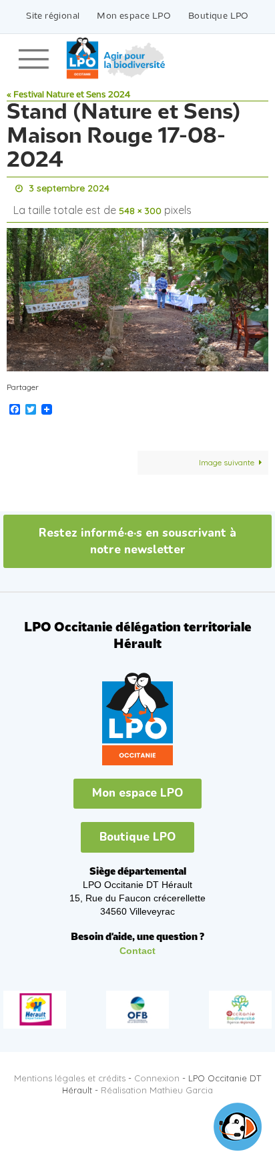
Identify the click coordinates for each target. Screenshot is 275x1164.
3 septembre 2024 (69, 187)
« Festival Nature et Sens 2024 (68, 95)
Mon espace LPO (134, 16)
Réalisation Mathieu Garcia (157, 1084)
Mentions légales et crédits (69, 1072)
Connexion (157, 1072)
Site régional (52, 16)
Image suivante (226, 456)
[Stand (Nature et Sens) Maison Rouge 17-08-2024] (137, 293)
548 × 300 (140, 207)
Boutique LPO (218, 16)
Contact (137, 944)
